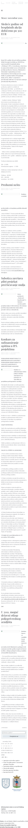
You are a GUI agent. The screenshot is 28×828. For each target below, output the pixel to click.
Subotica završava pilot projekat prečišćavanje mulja (13, 281)
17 (5, 750)
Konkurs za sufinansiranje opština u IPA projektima (10, 344)
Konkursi (13, 353)
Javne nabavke (14, 3)
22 (2, 752)
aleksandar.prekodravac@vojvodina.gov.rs (15, 599)
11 (7, 748)
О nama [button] (2, 3)
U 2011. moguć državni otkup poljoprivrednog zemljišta (11, 617)
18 (7, 750)
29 (2, 755)
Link (2, 606)
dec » (6, 757)
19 (8, 750)
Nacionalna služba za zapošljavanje (12, 766)
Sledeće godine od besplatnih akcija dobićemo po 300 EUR (12, 29)
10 (5, 748)
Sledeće (24, 727)
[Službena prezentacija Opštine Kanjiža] (17, 783)
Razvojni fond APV (8, 772)
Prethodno (5, 727)
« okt (2, 757)
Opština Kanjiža (21, 3)
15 (2, 750)
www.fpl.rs (4, 272)
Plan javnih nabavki (8, 768)
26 (8, 752)
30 (3, 755)
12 (8, 748)
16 (3, 750)
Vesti (11, 38)
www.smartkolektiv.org (17, 270)
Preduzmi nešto (10, 185)
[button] (2, 10)
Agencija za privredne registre (11, 760)
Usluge (8, 2)
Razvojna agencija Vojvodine (11, 770)
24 (5, 752)
